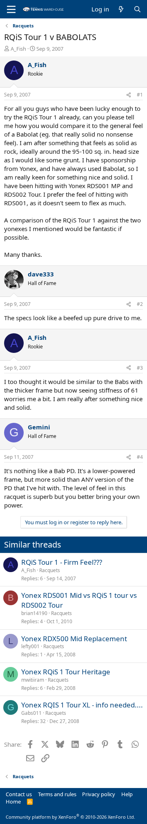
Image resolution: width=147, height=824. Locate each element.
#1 (140, 94)
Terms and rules (57, 794)
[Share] (128, 95)
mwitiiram (32, 679)
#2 (140, 304)
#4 (140, 457)
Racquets (49, 570)
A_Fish (18, 48)
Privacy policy (98, 794)
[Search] (137, 9)
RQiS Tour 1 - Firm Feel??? (61, 562)
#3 (140, 367)
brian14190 (34, 613)
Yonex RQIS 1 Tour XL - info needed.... (82, 704)
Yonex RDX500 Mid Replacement (74, 638)
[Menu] (11, 9)
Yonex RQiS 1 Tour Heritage (65, 671)
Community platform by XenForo (70, 817)
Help (127, 794)
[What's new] (121, 9)
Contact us (19, 794)
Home (13, 801)
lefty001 (30, 646)
